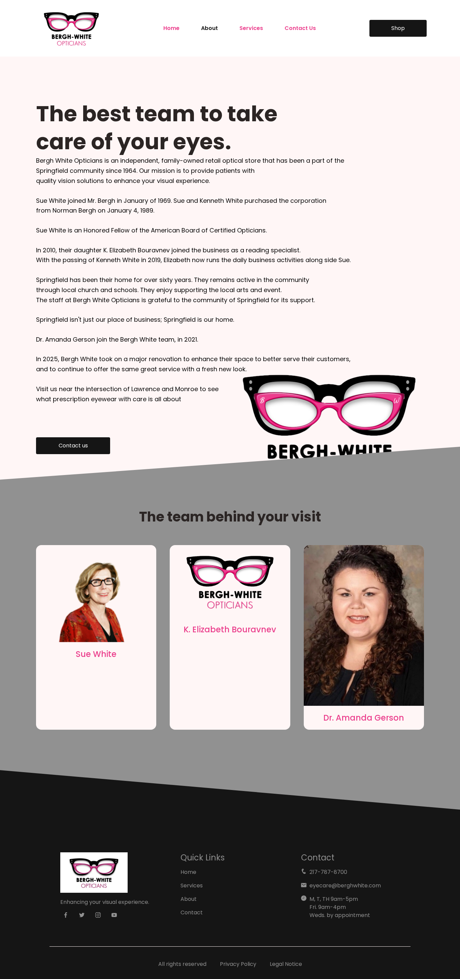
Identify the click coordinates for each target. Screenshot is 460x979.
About (209, 28)
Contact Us (300, 28)
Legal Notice (286, 964)
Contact (191, 912)
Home (171, 28)
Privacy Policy (238, 964)
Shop (398, 28)
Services (251, 28)
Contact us (73, 445)
